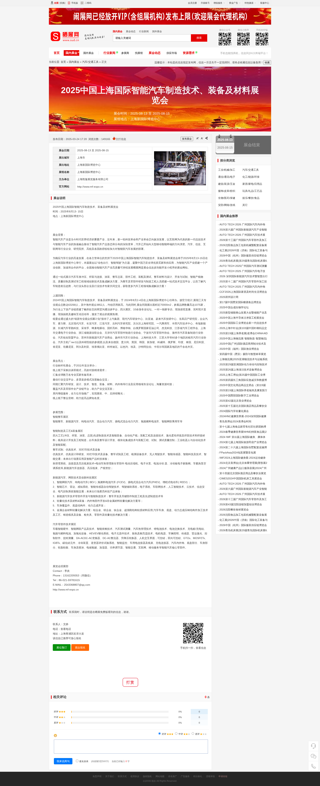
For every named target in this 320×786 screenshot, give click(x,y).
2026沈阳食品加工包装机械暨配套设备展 (243, 245)
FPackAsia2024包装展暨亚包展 (237, 452)
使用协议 (134, 776)
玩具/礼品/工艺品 (252, 190)
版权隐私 (147, 776)
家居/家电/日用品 (252, 183)
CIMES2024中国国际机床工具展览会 (240, 478)
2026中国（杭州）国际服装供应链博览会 (243, 255)
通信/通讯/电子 (226, 176)
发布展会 (187, 138)
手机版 (74, 3)
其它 (245, 204)
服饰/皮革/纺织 (226, 190)
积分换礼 (197, 776)
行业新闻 (144, 31)
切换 (62, 3)
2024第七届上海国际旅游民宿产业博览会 (243, 442)
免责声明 (97, 776)
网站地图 (160, 776)
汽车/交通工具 (90, 61)
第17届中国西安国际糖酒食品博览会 (240, 302)
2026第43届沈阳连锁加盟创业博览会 (240, 504)
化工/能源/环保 (250, 176)
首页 (57, 52)
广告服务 (185, 776)
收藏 (267, 62)
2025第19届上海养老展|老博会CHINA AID (243, 333)
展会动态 (131, 31)
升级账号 (205, 3)
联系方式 (122, 776)
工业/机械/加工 (226, 169)
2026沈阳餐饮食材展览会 (234, 509)
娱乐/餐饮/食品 (250, 197)
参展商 (125, 52)
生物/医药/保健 (226, 197)
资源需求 (189, 52)
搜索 (199, 37)
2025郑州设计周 (228, 297)
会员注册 (192, 3)
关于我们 (109, 776)
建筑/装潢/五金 (226, 183)
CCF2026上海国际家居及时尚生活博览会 (243, 291)
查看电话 (66, 629)
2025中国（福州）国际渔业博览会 (239, 348)
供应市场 (171, 52)
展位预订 (61, 647)
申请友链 (223, 776)
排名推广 (172, 776)
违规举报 (210, 776)
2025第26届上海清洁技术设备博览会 (240, 369)
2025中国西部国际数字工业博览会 (239, 395)
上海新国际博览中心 (89, 172)
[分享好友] (206, 138)
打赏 (130, 682)
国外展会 (157, 31)
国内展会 (117, 31)
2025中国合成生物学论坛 (234, 307)
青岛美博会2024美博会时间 (235, 421)
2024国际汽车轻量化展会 (234, 411)
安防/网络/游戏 (226, 204)
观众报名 (80, 647)
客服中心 (264, 3)
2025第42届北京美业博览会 (235, 400)
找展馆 (139, 52)
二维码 (88, 3)
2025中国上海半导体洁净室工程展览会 (241, 317)
